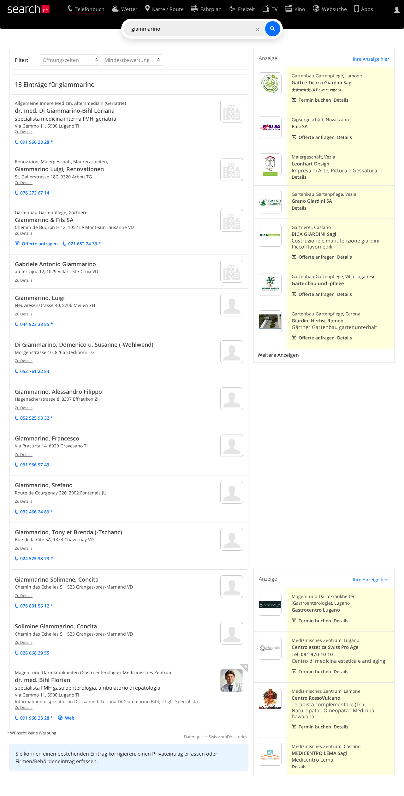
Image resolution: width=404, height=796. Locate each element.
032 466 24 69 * (36, 512)
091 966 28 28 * (36, 142)
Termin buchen (315, 100)
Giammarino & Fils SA (44, 220)
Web (69, 718)
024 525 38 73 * (36, 558)
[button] (70, 60)
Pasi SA (300, 126)
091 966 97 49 (34, 465)
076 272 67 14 (34, 193)
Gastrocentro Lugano (316, 610)
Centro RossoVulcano (316, 698)
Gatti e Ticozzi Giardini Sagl (322, 82)
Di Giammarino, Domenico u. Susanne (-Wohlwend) (84, 344)
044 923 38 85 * (36, 324)
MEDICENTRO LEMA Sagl (319, 753)
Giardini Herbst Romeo (317, 320)
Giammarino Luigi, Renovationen (59, 169)
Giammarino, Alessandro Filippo (58, 391)
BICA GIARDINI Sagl (314, 234)
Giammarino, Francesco (47, 438)
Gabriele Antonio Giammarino (55, 264)
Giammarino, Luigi (40, 298)
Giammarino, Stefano (44, 485)
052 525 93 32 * (36, 418)
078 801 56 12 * (36, 606)
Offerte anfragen (40, 244)
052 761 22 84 (34, 371)
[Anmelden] (397, 9)
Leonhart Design (311, 163)
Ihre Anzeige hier (371, 59)
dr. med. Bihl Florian (42, 680)
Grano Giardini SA (312, 201)
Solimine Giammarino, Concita (56, 626)
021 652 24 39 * (84, 244)
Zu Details (24, 132)
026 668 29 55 (34, 653)
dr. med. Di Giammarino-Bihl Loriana (65, 110)
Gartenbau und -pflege (318, 283)
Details (341, 100)
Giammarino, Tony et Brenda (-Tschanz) (68, 532)
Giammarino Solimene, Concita (56, 579)
